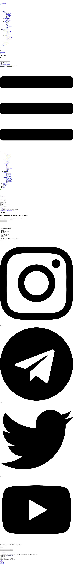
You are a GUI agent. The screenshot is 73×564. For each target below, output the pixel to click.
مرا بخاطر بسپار (4, 62)
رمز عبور (1, 59)
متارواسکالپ (8, 15)
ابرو (7, 22)
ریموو (7, 40)
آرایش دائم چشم (9, 37)
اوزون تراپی (8, 31)
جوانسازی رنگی (9, 26)
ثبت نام (1, 64)
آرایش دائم (6, 35)
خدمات (3, 41)
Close (1, 557)
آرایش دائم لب (8, 38)
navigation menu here (9, 555)
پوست (5, 12)
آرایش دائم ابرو (9, 36)
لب (7, 24)
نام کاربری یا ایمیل (3, 57)
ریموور (7, 19)
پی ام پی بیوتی (6, 21)
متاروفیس (8, 14)
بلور (7, 28)
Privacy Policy (2, 66)
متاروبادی (8, 16)
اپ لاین (7, 25)
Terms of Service (9, 66)
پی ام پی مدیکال (7, 18)
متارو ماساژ (8, 34)
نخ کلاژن (7, 17)
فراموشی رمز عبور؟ (6, 64)
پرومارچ (7, 27)
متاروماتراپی (8, 13)
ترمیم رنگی (8, 20)
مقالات (3, 45)
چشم (7, 23)
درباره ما (3, 44)
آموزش (3, 11)
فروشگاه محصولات (5, 29)
